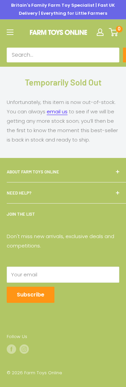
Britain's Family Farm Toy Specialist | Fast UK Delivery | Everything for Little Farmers (63, 9)
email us (57, 111)
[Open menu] (10, 32)
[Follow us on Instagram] (24, 349)
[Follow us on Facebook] (11, 349)
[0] (114, 32)
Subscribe (30, 294)
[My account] (100, 32)
